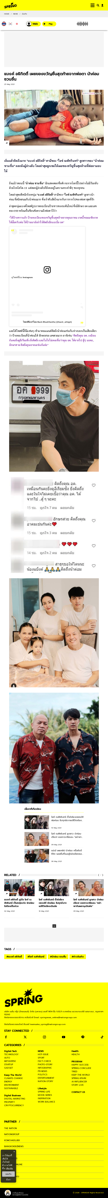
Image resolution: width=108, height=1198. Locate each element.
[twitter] (16, 142)
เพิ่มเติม (9, 1168)
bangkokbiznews (13, 1146)
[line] (21, 143)
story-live (78, 1085)
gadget (8, 1067)
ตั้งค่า (8, 1180)
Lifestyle (42, 1088)
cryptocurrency (14, 1105)
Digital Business (12, 1095)
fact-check (44, 1061)
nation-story (45, 1081)
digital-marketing (14, 1098)
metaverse (10, 1061)
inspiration (44, 1098)
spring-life (44, 1091)
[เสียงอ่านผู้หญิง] (33, 23)
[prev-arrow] (99, 875)
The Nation (10, 1128)
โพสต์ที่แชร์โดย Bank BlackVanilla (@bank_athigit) (47, 322)
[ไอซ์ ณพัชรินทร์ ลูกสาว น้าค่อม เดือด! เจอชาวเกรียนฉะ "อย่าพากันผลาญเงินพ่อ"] (86, 887)
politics (42, 1074)
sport (41, 1057)
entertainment (46, 1078)
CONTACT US (78, 1092)
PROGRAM (77, 1061)
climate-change (13, 1078)
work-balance (46, 1101)
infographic (45, 1067)
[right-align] (97, 5)
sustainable (11, 1088)
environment (11, 1085)
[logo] (10, 5)
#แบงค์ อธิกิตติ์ (14, 956)
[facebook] (12, 143)
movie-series (45, 1095)
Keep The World (12, 1075)
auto (7, 1057)
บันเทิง (24, 14)
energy (8, 1081)
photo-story (45, 1064)
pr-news (42, 1071)
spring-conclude (81, 1068)
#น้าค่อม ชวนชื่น (58, 956)
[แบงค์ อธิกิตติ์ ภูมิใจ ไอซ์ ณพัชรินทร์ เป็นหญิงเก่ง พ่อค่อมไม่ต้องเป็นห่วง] (17, 887)
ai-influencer (79, 1081)
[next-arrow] (102, 875)
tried (74, 1071)
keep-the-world (81, 1074)
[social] (6, 1037)
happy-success (80, 1064)
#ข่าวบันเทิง (78, 956)
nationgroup (11, 1134)
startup (8, 1064)
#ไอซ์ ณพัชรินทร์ (36, 956)
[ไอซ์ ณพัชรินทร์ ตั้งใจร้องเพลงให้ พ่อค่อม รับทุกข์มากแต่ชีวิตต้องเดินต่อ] (51, 887)
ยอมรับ (8, 1174)
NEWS (15, 14)
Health (75, 1051)
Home (6, 14)
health (75, 1054)
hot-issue (43, 1054)
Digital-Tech (10, 1051)
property (9, 1102)
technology (11, 1054)
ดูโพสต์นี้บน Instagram (22, 277)
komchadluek (12, 1140)
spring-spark (79, 1078)
